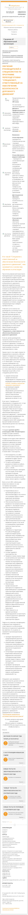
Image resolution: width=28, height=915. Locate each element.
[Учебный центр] (14, 5)
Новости (4, 832)
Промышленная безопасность (9, 844)
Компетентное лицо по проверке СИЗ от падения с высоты (12, 868)
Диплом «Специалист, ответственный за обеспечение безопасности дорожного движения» (12, 860)
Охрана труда (5, 836)
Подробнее (21, 746)
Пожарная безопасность (8, 838)
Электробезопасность (7, 839)
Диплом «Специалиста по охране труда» (12, 851)
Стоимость (5, 829)
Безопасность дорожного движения (11, 842)
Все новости (6, 732)
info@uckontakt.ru (22, 14)
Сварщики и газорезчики (8, 847)
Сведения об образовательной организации (10, 41)
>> (11, 821)
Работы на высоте (6, 845)
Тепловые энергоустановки (9, 841)
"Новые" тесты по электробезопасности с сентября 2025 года (12, 790)
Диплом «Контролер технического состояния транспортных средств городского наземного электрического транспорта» (13, 864)
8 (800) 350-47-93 (22, 11)
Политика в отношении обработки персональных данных (10, 908)
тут (20, 131)
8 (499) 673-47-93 (22, 12)
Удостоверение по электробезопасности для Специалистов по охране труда (13, 853)
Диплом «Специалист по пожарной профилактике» (11, 856)
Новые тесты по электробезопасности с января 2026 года (12, 771)
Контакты (4, 831)
